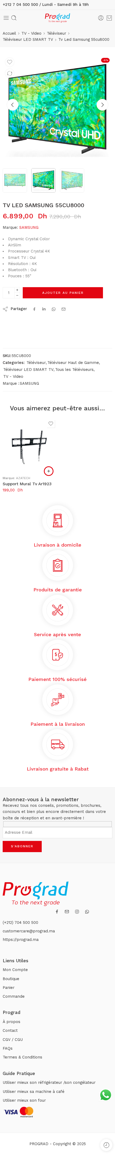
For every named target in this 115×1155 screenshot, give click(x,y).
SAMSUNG (29, 227)
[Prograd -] (57, 18)
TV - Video (31, 33)
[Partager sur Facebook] (34, 309)
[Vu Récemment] (106, 1145)
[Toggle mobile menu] (6, 18)
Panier (8, 987)
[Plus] (17, 290)
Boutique (11, 979)
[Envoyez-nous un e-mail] (66, 911)
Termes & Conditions (22, 1057)
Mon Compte (15, 970)
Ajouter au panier (63, 293)
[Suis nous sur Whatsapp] (87, 911)
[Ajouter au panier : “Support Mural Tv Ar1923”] (48, 471)
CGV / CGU (13, 1039)
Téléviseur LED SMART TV (28, 39)
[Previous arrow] (12, 105)
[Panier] (109, 18)
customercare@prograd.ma (29, 931)
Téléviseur (56, 33)
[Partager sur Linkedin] (44, 309)
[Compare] (9, 73)
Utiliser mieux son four (24, 1100)
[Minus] (17, 295)
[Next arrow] (102, 105)
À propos (11, 1022)
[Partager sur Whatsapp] (53, 309)
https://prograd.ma (21, 939)
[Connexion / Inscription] (101, 18)
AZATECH (23, 478)
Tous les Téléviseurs (74, 369)
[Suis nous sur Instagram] (77, 911)
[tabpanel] (57, 111)
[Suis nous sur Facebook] (57, 911)
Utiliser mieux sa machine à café (33, 1091)
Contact (10, 1030)
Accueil (9, 33)
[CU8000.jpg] (15, 180)
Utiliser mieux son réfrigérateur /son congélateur (49, 1082)
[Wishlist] (9, 62)
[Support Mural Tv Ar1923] (29, 445)
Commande (14, 996)
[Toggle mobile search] (14, 18)
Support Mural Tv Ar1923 (27, 484)
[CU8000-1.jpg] (57, 110)
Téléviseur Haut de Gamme (73, 362)
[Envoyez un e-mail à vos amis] (63, 309)
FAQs (8, 1048)
